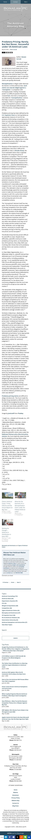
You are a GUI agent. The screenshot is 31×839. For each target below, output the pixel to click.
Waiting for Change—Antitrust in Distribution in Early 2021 (6, 532)
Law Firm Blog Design (15, 833)
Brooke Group (19, 150)
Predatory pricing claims (10, 396)
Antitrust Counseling (10, 596)
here (8, 96)
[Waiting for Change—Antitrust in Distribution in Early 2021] (7, 522)
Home (5, 2)
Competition (7, 608)
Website (15, 792)
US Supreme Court (8, 615)
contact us (9, 572)
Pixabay (20, 413)
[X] (17, 837)
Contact (15, 2)
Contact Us (15, 803)
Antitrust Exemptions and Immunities (14, 622)
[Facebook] (10, 837)
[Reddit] (21, 837)
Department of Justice (9, 601)
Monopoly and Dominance (9, 545)
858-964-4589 (19, 572)
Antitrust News (7, 598)
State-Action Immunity (10, 620)
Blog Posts (15, 806)
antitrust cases (12, 563)
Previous (5, 582)
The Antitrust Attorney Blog (15, 9)
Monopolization (7, 84)
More (25, 2)
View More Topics (7, 625)
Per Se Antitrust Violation (11, 617)
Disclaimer (15, 795)
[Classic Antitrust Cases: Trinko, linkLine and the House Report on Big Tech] (7, 495)
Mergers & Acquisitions (10, 606)
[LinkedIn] (6, 837)
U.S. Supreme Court (8, 115)
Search (15, 638)
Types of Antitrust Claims (10, 610)
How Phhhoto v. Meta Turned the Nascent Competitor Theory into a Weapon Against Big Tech (14, 702)
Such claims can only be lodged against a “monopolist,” (14, 88)
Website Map (15, 800)
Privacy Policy (15, 798)
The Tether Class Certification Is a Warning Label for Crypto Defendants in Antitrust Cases (14, 665)
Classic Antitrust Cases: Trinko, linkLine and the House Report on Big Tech (7, 505)
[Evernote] (25, 837)
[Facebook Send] (14, 837)
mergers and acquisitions (18, 565)
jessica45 (11, 413)
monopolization (16, 98)
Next (19, 582)
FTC (4, 603)
